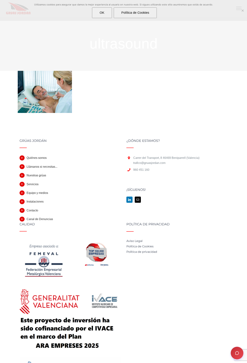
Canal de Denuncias (40, 219)
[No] (242, 10)
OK (102, 12)
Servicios (33, 184)
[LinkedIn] (129, 200)
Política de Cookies (135, 12)
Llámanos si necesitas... (42, 166)
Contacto (32, 210)
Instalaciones (35, 201)
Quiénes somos (37, 157)
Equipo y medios (37, 192)
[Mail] (138, 200)
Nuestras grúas (36, 175)
